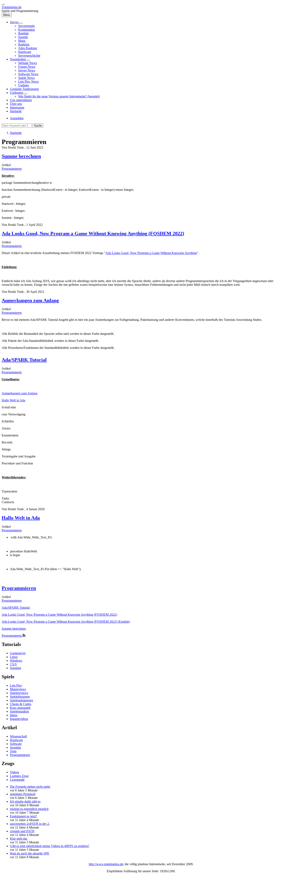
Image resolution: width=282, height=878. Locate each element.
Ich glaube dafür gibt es (25, 801)
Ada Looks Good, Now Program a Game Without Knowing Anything (151, 253)
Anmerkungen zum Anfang (19, 393)
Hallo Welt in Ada (13, 400)
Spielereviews (19, 693)
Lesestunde (17, 779)
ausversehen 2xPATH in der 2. (30, 823)
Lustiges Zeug (19, 776)
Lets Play (16, 685)
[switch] (3, 4)
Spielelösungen (20, 696)
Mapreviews (18, 689)
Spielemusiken (19, 711)
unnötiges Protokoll (22, 794)
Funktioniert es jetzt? (23, 816)
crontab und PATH (22, 831)
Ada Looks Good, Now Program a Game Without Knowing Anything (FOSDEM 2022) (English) (66, 621)
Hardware (16, 740)
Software (16, 744)
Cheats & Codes (20, 704)
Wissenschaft (18, 736)
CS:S (13, 664)
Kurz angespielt (20, 707)
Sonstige (15, 668)
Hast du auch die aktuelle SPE (29, 853)
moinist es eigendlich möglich (29, 809)
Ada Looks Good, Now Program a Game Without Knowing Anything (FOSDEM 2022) (59, 614)
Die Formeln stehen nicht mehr (30, 786)
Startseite (16, 133)
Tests (13, 751)
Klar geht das (18, 838)
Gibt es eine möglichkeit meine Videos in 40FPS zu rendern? (49, 846)
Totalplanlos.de (11, 7)
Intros (13, 715)
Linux (14, 657)
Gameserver (18, 653)
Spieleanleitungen (21, 700)
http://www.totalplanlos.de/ (106, 864)
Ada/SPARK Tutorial (16, 607)
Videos (14, 772)
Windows (16, 660)
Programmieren (12, 168)
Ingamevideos (19, 719)
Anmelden (17, 118)
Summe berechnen (14, 628)
